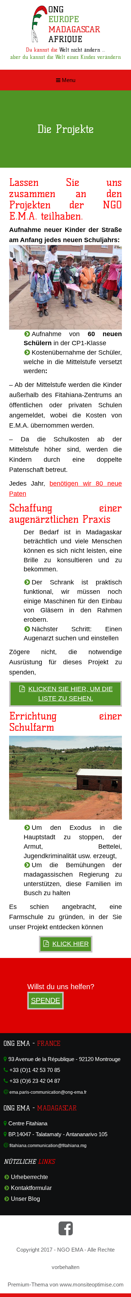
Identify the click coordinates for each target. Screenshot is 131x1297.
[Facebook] (66, 1232)
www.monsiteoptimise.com (92, 1284)
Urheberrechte (29, 1177)
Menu (67, 80)
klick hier (70, 943)
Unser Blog (25, 1199)
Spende (45, 1000)
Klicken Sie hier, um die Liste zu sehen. (70, 693)
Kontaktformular (31, 1188)
